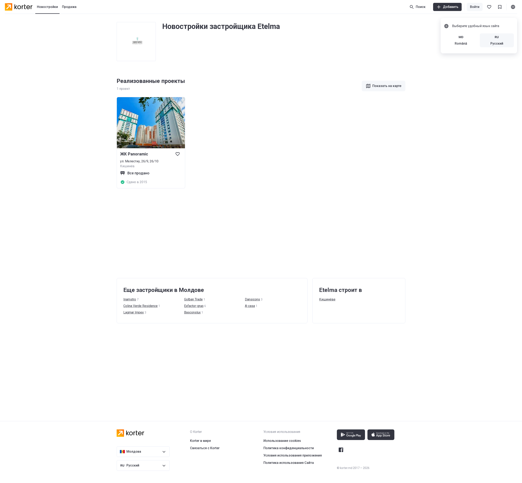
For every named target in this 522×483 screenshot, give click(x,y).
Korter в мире (200, 441)
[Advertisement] (239, 233)
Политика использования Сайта (288, 463)
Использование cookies (282, 441)
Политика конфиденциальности (288, 448)
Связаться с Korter (205, 448)
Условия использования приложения (292, 455)
